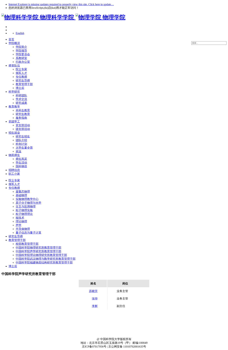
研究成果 (21, 102)
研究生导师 (23, 80)
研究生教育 (23, 114)
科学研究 (14, 91)
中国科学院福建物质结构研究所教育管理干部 (44, 262)
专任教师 (21, 76)
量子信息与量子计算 (28, 232)
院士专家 (21, 69)
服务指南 (21, 117)
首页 (11, 39)
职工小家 (14, 173)
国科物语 (21, 166)
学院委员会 (23, 54)
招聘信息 (14, 170)
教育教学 (14, 106)
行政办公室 (23, 61)
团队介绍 (21, 140)
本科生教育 (23, 110)
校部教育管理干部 (27, 243)
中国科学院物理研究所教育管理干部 (38, 247)
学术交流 (21, 99)
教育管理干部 (24, 84)
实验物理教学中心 (27, 199)
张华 (95, 298)
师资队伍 (14, 65)
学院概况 (14, 43)
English (20, 33)
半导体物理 (23, 228)
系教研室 (21, 58)
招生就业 (14, 132)
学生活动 (21, 162)
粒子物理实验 (24, 210)
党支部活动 (23, 125)
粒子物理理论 (24, 213)
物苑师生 (14, 155)
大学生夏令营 (24, 147)
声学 (18, 225)
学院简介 (21, 46)
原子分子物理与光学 (28, 202)
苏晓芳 (93, 291)
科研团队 (21, 95)
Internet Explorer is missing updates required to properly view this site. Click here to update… (61, 4)
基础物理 (21, 195)
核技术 (20, 217)
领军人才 (21, 72)
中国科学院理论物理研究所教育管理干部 (41, 255)
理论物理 (21, 221)
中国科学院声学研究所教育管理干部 (38, 251)
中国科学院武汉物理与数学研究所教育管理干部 (46, 258)
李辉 (95, 306)
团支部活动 (23, 128)
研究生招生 (23, 136)
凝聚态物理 (23, 191)
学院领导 (21, 50)
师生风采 (21, 158)
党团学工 (14, 121)
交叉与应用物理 (26, 206)
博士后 (20, 87)
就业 (18, 151)
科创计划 (21, 143)
